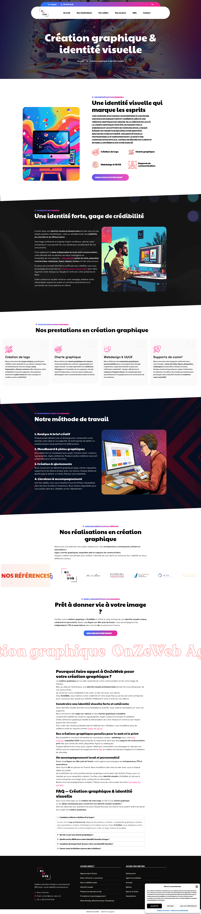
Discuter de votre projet (99, 633)
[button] (197, 886)
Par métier (103, 12)
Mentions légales (107, 912)
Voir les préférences (188, 906)
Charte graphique (68, 357)
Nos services (120, 12)
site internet (67, 258)
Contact (53, 4)
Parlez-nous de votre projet (109, 177)
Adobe (90, 728)
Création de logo (110, 151)
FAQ (134, 12)
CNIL (100, 749)
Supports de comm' (168, 357)
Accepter (154, 906)
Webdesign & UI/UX (118, 357)
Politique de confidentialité (179, 910)
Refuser (170, 906)
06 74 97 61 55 (68, 4)
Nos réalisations (84, 12)
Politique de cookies (163, 910)
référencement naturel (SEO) (74, 269)
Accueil (66, 12)
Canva (99, 728)
